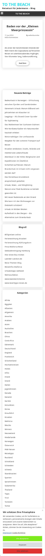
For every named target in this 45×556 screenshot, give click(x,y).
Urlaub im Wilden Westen (16, 209)
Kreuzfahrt (9, 413)
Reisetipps (9, 453)
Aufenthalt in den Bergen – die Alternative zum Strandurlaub (18, 215)
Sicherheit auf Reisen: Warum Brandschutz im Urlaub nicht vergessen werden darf (22, 169)
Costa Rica (9, 340)
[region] (22, 532)
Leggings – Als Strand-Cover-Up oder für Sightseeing (21, 118)
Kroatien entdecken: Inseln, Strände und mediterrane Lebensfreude (22, 151)
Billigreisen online (13, 234)
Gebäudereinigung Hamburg (17, 250)
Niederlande (10, 437)
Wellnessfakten (11, 275)
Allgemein (9, 312)
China (7, 336)
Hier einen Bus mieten (14, 255)
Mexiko (8, 425)
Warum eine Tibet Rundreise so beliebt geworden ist (22, 191)
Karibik (8, 401)
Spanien (8, 477)
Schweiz (8, 469)
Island (7, 381)
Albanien (8, 308)
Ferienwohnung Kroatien (16, 238)
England (8, 352)
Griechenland (10, 360)
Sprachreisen (10, 481)
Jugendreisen (10, 389)
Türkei (7, 506)
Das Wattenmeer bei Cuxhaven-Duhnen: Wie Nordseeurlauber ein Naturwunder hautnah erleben (22, 128)
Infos (7, 373)
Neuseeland (10, 433)
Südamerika (10, 485)
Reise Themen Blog (13, 263)
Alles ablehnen (22, 551)
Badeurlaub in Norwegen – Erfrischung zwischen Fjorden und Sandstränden (22, 102)
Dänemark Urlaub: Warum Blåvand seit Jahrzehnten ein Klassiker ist (22, 110)
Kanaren (8, 397)
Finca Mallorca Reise (14, 246)
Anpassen (22, 545)
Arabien (8, 320)
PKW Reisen (10, 449)
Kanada (8, 393)
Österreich (9, 445)
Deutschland (10, 348)
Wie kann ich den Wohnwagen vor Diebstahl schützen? (20, 203)
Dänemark (9, 344)
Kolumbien (9, 405)
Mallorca (8, 421)
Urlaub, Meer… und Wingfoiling (18, 185)
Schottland (9, 461)
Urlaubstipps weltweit (14, 271)
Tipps (7, 494)
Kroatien (8, 417)
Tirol (7, 498)
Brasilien (8, 332)
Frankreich (9, 356)
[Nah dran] (42, 510)
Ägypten (8, 304)
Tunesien (8, 502)
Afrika (7, 300)
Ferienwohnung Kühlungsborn (18, 242)
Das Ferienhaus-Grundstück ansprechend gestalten (17, 179)
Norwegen (9, 441)
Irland (7, 377)
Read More (22, 63)
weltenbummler (33, 35)
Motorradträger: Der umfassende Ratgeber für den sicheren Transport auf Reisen (22, 140)
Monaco (8, 429)
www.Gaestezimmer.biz (15, 279)
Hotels (7, 369)
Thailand (8, 490)
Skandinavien (10, 473)
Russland (9, 457)
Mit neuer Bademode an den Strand (20, 197)
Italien (7, 385)
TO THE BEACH (16, 4)
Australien (9, 328)
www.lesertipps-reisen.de (16, 283)
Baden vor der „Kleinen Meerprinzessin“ (22, 28)
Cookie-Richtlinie (18, 533)
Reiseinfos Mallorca (13, 267)
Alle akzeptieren (22, 538)
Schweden (9, 465)
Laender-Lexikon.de (13, 259)
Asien (7, 324)
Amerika (8, 316)
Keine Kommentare (11, 37)
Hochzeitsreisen (12, 365)
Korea (7, 409)
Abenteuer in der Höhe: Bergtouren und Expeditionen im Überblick (22, 159)
